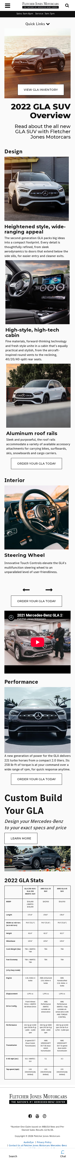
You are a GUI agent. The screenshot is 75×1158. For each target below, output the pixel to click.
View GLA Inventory (41, 90)
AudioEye (29, 1142)
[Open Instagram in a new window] (44, 1116)
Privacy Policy (44, 1142)
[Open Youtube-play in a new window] (37, 1116)
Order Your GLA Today (36, 463)
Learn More (21, 838)
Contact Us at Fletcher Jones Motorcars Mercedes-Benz (38, 1145)
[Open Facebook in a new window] (30, 1116)
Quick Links (35, 23)
